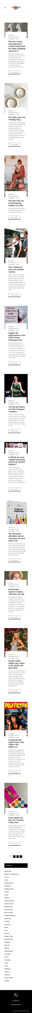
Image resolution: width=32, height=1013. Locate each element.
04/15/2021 (10, 35)
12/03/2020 (10, 451)
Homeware (7, 918)
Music (6, 927)
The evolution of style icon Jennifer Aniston (16, 269)
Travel (6, 957)
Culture (6, 892)
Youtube (6, 981)
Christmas (7, 886)
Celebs (6, 880)
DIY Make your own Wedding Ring (16, 118)
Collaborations (9, 889)
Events (6, 895)
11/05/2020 (10, 583)
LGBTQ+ (7, 921)
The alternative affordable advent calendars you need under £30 (16, 537)
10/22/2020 (11, 811)
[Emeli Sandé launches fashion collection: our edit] (16, 578)
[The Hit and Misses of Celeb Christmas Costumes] (16, 388)
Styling (6, 948)
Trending (7, 960)
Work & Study (8, 978)
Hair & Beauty (8, 912)
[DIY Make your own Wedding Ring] (16, 98)
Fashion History (9, 901)
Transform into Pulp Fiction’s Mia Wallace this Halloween (16, 743)
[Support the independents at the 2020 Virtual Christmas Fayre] (16, 317)
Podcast (6, 933)
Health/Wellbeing (9, 915)
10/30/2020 (10, 654)
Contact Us (16, 1001)
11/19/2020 (10, 527)
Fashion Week (8, 907)
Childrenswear (9, 883)
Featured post (8, 909)
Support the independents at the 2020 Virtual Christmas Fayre (16, 336)
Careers (6, 877)
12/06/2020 (10, 326)
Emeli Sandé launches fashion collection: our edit (16, 591)
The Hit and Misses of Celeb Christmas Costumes (16, 409)
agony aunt (7, 871)
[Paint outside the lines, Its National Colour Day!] (16, 798)
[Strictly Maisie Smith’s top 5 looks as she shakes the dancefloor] (16, 642)
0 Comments (11, 38)
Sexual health (8, 939)
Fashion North (8, 904)
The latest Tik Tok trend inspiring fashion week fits (16, 203)
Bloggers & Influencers (11, 874)
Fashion (6, 898)
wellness (7, 972)
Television (7, 954)
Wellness (7, 975)
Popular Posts (8, 936)
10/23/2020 (10, 733)
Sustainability (8, 951)
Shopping (7, 942)
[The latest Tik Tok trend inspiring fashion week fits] (16, 176)
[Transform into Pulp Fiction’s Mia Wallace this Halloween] (16, 719)
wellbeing (7, 969)
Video (6, 966)
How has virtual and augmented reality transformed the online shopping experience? (17, 46)
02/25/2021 (10, 110)
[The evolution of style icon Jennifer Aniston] (16, 245)
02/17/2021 (10, 260)
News (6, 930)
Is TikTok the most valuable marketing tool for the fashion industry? (16, 461)
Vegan (6, 963)
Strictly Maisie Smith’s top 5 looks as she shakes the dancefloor (16, 664)
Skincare (7, 945)
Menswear (7, 924)
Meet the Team (16, 1004)
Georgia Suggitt (14, 37)
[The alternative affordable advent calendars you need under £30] (16, 515)
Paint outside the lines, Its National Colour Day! (15, 820)
